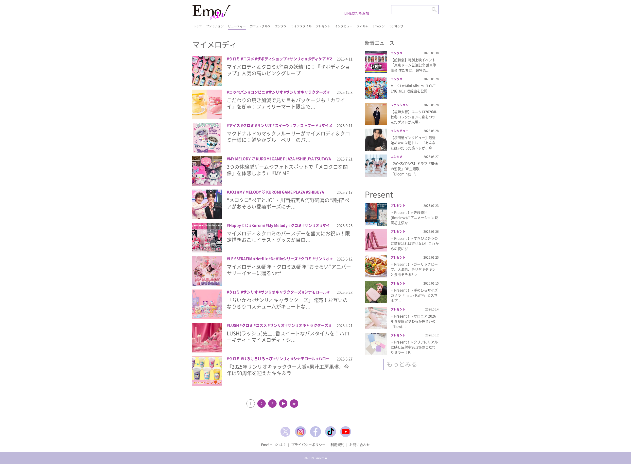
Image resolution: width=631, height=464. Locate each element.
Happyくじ (238, 225)
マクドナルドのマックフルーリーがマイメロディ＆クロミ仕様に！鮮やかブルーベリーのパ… (288, 136)
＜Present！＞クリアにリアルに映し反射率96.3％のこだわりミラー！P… (414, 347)
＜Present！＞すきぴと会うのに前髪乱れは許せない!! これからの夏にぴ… (415, 243)
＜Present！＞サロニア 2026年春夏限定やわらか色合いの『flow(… (413, 321)
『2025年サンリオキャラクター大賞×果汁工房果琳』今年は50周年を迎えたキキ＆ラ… (288, 370)
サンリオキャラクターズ (306, 92)
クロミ (234, 58)
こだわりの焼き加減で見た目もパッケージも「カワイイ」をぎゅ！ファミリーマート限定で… (286, 103)
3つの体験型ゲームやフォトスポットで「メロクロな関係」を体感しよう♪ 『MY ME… (287, 170)
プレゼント (323, 26)
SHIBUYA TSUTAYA (314, 158)
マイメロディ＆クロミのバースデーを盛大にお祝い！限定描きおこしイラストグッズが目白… (288, 236)
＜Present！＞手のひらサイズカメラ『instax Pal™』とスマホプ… (414, 295)
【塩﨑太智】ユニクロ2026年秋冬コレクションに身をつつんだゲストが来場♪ (414, 116)
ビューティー (237, 26)
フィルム (362, 26)
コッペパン (238, 92)
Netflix (261, 258)
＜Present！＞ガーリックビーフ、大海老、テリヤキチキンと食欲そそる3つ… (414, 269)
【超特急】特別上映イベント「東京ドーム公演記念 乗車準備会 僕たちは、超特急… (413, 65)
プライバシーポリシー (308, 444)
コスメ (248, 58)
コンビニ (257, 92)
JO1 (232, 192)
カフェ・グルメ (260, 26)
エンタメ (281, 26)
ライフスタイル (301, 26)
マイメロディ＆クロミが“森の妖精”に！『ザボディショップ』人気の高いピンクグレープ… (288, 70)
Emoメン (379, 26)
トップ (197, 26)
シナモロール (315, 292)
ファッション (215, 26)
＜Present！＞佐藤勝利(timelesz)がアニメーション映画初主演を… (414, 217)
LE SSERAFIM (240, 258)
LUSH (234, 325)
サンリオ (297, 58)
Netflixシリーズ (284, 258)
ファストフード (305, 125)
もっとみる (401, 363)
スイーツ (282, 125)
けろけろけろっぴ (258, 358)
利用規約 (337, 444)
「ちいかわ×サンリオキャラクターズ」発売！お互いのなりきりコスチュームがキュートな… (287, 303)
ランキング (396, 26)
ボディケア (316, 58)
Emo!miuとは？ (273, 444)
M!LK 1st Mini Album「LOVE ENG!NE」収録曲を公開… (413, 88)
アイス (234, 125)
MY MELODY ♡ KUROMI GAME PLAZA (262, 158)
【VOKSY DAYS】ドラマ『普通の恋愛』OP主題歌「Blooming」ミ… (414, 168)
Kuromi (258, 225)
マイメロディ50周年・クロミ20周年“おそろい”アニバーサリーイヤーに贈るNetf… (289, 270)
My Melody (278, 225)
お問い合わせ (359, 444)
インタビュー (343, 26)
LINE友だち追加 (356, 13)
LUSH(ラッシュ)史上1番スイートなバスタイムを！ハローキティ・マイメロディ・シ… (288, 336)
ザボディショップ (272, 58)
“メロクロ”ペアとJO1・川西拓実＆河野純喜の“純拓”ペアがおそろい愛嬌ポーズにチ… (288, 203)
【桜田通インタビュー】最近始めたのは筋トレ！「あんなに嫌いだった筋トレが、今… (413, 142)
